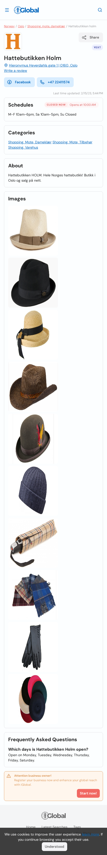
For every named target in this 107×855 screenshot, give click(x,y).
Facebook (23, 82)
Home (31, 827)
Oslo (21, 26)
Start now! (88, 793)
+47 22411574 (59, 82)
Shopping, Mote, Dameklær (30, 142)
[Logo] (26, 10)
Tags (77, 827)
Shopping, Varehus (23, 147)
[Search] (100, 10)
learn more (90, 834)
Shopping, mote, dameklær (46, 26)
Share (94, 37)
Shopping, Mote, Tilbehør (72, 142)
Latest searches (54, 827)
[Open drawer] (7, 10)
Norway (9, 26)
